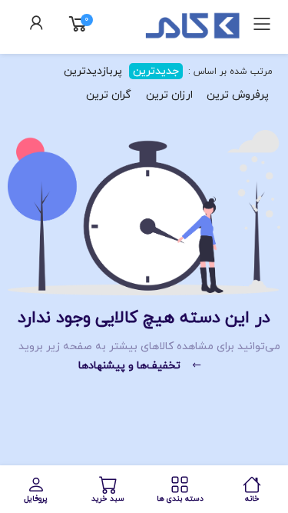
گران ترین (108, 95)
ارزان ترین (169, 95)
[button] (37, 25)
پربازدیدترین (93, 71)
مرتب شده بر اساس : (229, 71)
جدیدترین (156, 71)
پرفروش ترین (238, 95)
